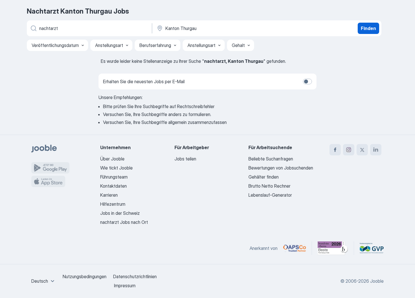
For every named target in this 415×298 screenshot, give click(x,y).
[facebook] (335, 149)
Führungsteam (114, 177)
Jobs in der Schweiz (120, 213)
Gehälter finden (263, 177)
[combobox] (43, 281)
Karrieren (109, 195)
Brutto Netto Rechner (269, 186)
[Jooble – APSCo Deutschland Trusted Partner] (294, 248)
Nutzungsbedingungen (84, 276)
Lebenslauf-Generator (270, 195)
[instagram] (348, 149)
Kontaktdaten (113, 186)
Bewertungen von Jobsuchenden (280, 168)
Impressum (125, 285)
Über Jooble (112, 159)
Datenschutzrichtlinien (135, 276)
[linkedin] (375, 149)
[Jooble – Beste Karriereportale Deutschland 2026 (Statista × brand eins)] (333, 248)
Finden (368, 28)
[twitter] (362, 149)
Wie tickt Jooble (116, 168)
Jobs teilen (185, 159)
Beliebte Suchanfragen (270, 159)
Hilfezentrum (112, 204)
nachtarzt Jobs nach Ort (124, 222)
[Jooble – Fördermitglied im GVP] (372, 248)
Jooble (377, 281)
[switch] (307, 81)
